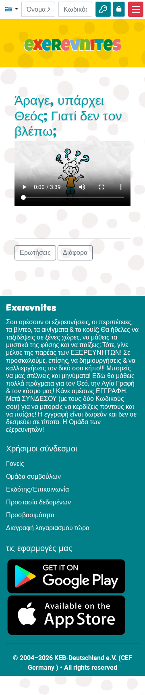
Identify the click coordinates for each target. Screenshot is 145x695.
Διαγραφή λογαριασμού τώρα (47, 528)
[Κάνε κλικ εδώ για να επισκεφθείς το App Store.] (66, 615)
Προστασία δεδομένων (38, 502)
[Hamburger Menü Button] (135, 9)
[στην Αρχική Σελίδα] (72, 50)
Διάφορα (75, 252)
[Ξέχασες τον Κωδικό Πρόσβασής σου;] (119, 9)
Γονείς (15, 463)
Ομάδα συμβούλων (33, 476)
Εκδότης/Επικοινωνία (37, 489)
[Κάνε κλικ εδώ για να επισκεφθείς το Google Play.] (66, 576)
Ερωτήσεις (35, 252)
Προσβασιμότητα (30, 515)
